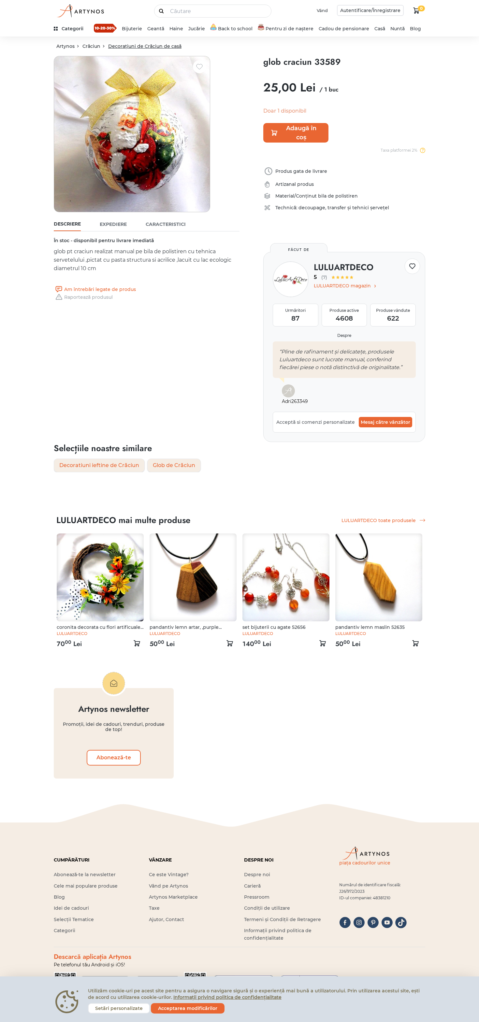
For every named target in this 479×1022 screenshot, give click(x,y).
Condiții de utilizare (267, 908)
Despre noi (257, 874)
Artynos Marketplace (173, 897)
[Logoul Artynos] (80, 10)
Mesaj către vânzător (385, 422)
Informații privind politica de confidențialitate (227, 997)
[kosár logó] (416, 10)
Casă (379, 29)
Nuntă (397, 29)
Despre (344, 335)
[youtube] (387, 922)
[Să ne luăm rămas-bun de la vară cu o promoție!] (105, 28)
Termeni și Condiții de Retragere (282, 919)
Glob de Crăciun (174, 465)
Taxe (154, 908)
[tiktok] (401, 922)
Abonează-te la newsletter (85, 874)
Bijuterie (132, 29)
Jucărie (196, 29)
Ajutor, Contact (166, 919)
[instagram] (359, 922)
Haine (176, 29)
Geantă (155, 29)
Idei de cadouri (71, 908)
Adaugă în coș (301, 133)
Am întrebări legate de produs (100, 289)
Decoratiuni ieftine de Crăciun (99, 465)
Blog (415, 29)
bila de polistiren (338, 196)
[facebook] (345, 922)
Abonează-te (113, 757)
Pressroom (256, 897)
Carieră (252, 886)
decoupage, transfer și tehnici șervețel (343, 208)
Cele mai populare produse (86, 886)
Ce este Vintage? (169, 874)
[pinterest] (373, 922)
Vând (322, 10)
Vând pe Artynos (168, 886)
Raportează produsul (88, 297)
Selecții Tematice (74, 919)
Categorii (64, 930)
